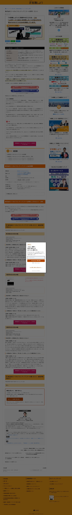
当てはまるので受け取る (36, 260)
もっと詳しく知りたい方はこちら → (36, 267)
